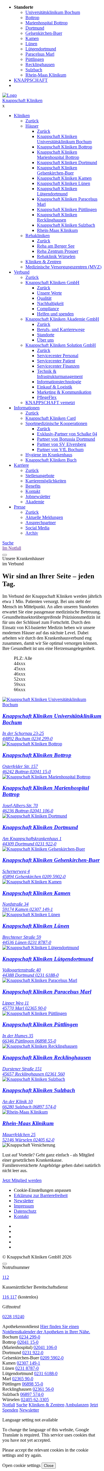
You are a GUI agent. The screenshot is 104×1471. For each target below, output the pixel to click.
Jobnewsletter (37, 496)
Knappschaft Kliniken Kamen (64, 178)
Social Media (37, 527)
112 (5, 1277)
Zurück (32, 120)
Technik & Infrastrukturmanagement (60, 374)
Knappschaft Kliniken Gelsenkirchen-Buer (57, 170)
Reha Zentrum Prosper (57, 251)
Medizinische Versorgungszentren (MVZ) (63, 266)
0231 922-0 (32, 1352)
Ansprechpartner (40, 522)
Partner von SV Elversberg (61, 444)
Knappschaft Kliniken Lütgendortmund (57, 191)
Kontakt (32, 491)
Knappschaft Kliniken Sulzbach (66, 225)
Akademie (34, 501)
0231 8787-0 (27, 1368)
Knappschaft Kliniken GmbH (52, 282)
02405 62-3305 (35, 1399)
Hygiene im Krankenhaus (48, 454)
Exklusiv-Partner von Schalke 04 (67, 433)
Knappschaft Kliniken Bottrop (64, 146)
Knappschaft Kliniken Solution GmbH (60, 345)
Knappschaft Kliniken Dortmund (67, 162)
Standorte (45, 334)
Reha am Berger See (56, 246)
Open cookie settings (21, 1465)
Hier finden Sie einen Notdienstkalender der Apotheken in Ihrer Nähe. (46, 1329)
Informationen (27, 407)
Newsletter (24, 1200)
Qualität (44, 298)
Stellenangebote (39, 475)
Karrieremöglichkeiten (45, 480)
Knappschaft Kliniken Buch (51, 459)
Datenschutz (25, 1211)
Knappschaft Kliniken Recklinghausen (57, 217)
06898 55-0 (32, 1383)
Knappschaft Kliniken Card (50, 418)
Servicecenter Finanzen (58, 366)
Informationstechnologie (59, 381)
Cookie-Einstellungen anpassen (42, 1190)
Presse (19, 506)
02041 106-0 (45, 1347)
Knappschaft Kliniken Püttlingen (67, 209)
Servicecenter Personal (57, 355)
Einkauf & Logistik (54, 386)
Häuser (31, 126)
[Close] (4, 1264)
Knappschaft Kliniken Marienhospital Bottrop (58, 155)
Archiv (31, 533)
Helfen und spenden (55, 313)
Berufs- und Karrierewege (61, 329)
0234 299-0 (29, 1336)
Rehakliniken (37, 235)
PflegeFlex (47, 397)
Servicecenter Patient (56, 360)
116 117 (9, 1296)
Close (48, 1465)
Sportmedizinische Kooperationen (56, 423)
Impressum (24, 1205)
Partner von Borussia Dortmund (66, 439)
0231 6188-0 (45, 1373)
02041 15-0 (27, 1342)
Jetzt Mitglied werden (22, 1180)
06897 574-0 (32, 1394)
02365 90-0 (22, 1378)
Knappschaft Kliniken (22, 100)
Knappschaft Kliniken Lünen (63, 183)
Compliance (48, 308)
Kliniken (22, 115)
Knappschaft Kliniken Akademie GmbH (62, 319)
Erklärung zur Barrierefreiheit (41, 1195)
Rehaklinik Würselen (56, 256)
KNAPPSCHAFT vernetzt (50, 402)
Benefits (32, 486)
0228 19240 (13, 1316)
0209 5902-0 (52, 1357)
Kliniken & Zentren (43, 261)
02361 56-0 (43, 1389)
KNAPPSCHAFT (31, 80)
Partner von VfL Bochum (60, 449)
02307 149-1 (28, 1363)
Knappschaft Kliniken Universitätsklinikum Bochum (64, 139)
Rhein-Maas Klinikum (57, 230)
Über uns (45, 339)
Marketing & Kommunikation (64, 392)
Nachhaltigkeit (50, 303)
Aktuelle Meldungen (44, 517)
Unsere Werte (49, 292)
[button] (8, 1404)
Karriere (21, 465)
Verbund (21, 272)
